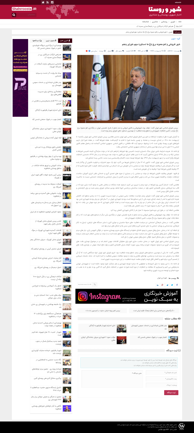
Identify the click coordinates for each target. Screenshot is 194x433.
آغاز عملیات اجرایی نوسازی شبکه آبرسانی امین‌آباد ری (46, 260)
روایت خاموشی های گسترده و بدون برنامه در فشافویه (46, 195)
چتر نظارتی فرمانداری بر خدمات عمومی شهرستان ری (149, 327)
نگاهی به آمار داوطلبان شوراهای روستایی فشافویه (46, 408)
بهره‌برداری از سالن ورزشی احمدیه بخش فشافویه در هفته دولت (47, 324)
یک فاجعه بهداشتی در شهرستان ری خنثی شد (46, 306)
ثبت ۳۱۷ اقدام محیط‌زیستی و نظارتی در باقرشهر (46, 102)
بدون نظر (119, 50)
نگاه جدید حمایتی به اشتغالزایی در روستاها (48, 361)
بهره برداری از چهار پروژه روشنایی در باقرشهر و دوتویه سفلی (45, 158)
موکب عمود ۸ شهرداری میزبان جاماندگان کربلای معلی (98, 339)
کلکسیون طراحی (163, 429)
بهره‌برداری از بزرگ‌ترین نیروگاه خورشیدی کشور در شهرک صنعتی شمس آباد (47, 47)
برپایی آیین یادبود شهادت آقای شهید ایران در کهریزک (46, 176)
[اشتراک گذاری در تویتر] (172, 285)
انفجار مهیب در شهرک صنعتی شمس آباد (152, 337)
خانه (180, 21)
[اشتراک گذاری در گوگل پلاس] (162, 285)
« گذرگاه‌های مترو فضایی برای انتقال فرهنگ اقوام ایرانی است (153, 310)
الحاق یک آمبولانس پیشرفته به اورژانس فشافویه (46, 287)
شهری (173, 21)
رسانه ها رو (169, 26)
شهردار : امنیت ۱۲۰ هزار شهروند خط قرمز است (46, 334)
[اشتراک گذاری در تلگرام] (167, 285)
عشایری (155, 21)
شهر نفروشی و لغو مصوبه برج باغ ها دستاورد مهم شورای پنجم (151, 44)
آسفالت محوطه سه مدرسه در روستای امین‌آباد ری (48, 186)
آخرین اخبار (64, 40)
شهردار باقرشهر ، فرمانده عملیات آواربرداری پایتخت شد (46, 352)
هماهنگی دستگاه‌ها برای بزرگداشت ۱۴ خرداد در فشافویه (47, 315)
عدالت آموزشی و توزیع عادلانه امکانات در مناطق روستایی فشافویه (46, 167)
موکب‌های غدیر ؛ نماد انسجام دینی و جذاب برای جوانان (47, 297)
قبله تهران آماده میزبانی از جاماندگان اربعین (46, 137)
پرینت (101, 50)
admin (170, 50)
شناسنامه (178, 2)
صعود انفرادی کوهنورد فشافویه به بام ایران (45, 211)
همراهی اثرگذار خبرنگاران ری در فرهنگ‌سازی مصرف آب (49, 56)
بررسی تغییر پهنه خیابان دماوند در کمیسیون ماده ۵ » (102, 310)
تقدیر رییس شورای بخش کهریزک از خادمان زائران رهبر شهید (48, 223)
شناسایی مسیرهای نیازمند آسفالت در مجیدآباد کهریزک (48, 65)
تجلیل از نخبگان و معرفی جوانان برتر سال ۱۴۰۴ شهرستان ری (46, 398)
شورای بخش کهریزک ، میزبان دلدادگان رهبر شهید (45, 241)
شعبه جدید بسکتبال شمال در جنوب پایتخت (48, 343)
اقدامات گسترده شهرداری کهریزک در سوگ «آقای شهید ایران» (46, 232)
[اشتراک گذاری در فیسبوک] (177, 285)
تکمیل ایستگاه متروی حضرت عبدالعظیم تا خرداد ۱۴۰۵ (45, 389)
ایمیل (109, 50)
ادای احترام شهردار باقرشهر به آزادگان (102, 325)
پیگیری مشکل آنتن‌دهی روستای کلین (47, 378)
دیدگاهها (36, 40)
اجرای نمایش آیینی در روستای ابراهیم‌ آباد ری (46, 250)
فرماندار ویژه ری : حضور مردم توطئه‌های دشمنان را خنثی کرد (46, 370)
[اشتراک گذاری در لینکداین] (157, 285)
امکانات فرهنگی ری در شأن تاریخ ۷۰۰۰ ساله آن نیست (47, 278)
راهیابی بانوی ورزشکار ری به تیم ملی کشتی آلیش (48, 149)
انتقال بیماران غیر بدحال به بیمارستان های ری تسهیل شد (46, 204)
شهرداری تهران (162, 278)
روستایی (164, 21)
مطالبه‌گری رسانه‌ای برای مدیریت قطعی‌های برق (49, 93)
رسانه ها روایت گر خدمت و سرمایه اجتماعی (48, 75)
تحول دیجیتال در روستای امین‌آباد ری (47, 267)
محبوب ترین (50, 40)
